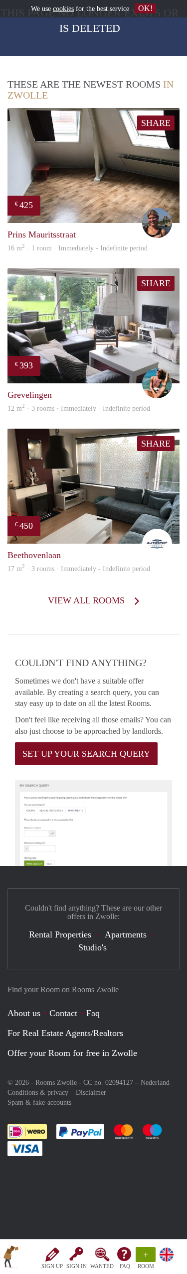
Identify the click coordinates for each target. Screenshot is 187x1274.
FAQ (125, 1266)
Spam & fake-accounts (39, 1102)
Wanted (102, 1266)
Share (156, 123)
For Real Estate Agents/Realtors (65, 1033)
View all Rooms (87, 600)
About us (23, 1013)
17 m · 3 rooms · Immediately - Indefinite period (78, 569)
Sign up (52, 1266)
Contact (63, 1013)
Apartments (126, 934)
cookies (63, 8)
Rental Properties (60, 934)
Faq (93, 1013)
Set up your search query (86, 754)
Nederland (155, 1082)
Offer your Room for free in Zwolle (72, 1053)
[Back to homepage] (10, 1258)
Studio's (92, 947)
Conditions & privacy (37, 1092)
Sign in (76, 1266)
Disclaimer (91, 1092)
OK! (145, 8)
